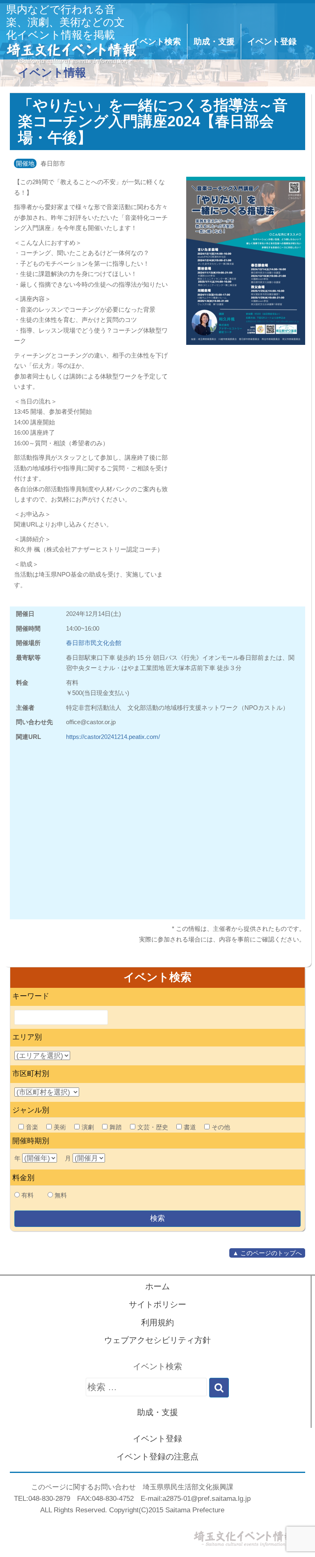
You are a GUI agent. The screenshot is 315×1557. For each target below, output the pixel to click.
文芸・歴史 (152, 1127)
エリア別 (27, 1037)
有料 (27, 1195)
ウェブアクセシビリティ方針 (157, 1340)
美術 (60, 1127)
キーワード (30, 996)
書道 (190, 1127)
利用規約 (157, 1322)
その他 (221, 1127)
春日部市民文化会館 (93, 642)
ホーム (157, 1286)
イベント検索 (156, 41)
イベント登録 (272, 41)
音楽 (32, 1127)
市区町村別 (30, 1073)
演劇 (88, 1127)
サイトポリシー (157, 1304)
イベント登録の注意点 (157, 1456)
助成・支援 (214, 41)
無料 (61, 1195)
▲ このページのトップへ (267, 1252)
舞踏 (116, 1127)
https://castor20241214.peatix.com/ (113, 736)
